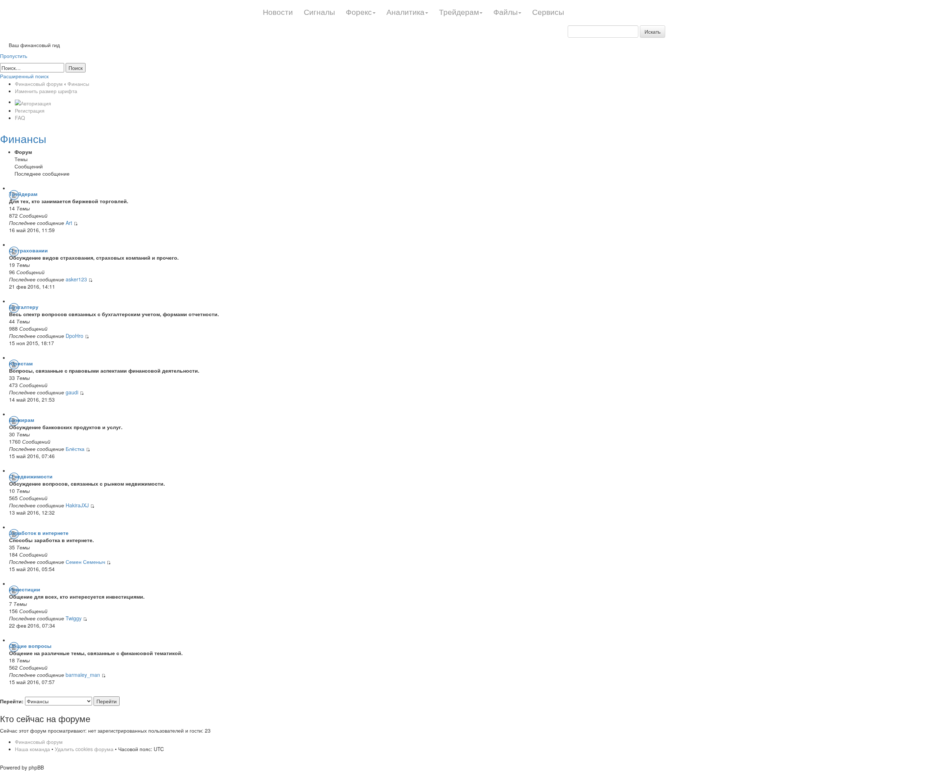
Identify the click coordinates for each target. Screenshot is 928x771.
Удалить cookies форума (84, 749)
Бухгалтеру (23, 306)
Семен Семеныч (85, 561)
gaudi (72, 392)
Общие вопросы (30, 645)
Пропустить (13, 55)
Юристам (21, 363)
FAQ (20, 117)
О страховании (28, 250)
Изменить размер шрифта (46, 91)
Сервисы (548, 11)
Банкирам (21, 419)
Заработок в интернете (39, 532)
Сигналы (319, 11)
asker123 (76, 279)
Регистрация (30, 110)
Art (69, 222)
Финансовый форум (39, 83)
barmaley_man (83, 674)
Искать (652, 31)
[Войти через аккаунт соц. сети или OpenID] (33, 101)
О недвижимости (31, 476)
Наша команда (32, 749)
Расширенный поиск (24, 76)
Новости (278, 11)
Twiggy (74, 618)
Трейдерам (23, 193)
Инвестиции (24, 589)
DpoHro (74, 335)
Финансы (78, 83)
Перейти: (12, 701)
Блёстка (75, 448)
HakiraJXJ (77, 505)
